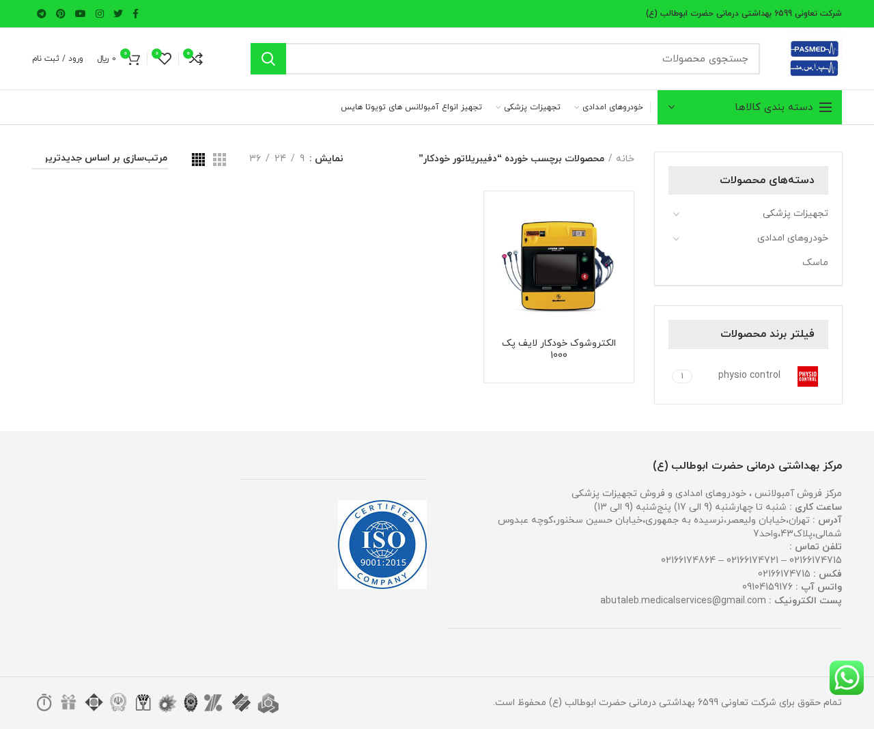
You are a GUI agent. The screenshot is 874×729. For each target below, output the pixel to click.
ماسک (815, 262)
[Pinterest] (60, 14)
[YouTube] (80, 14)
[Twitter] (118, 14)
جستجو (268, 58)
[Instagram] (100, 14)
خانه (625, 158)
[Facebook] (135, 14)
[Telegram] (41, 14)
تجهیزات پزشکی (795, 213)
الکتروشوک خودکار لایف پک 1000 (559, 350)
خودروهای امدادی (792, 238)
